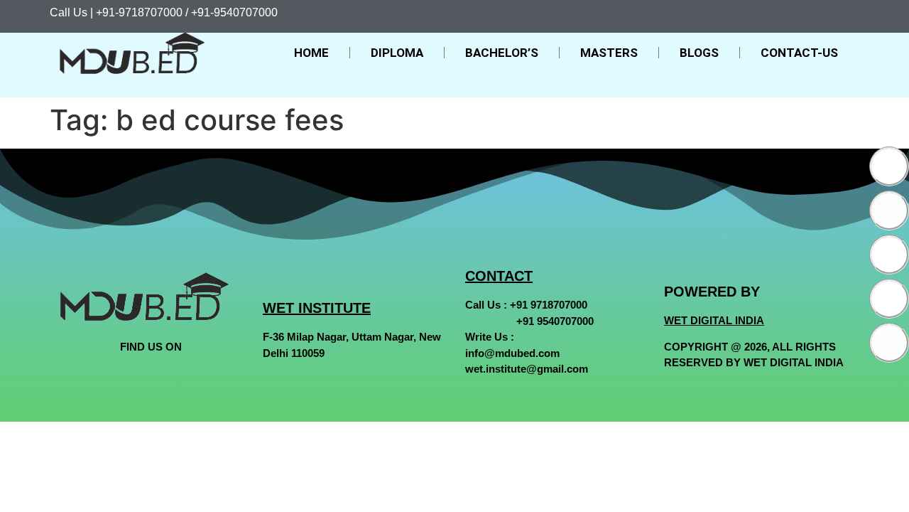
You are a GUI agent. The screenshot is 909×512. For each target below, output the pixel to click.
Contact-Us (799, 53)
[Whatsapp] (889, 299)
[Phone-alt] (889, 343)
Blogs (699, 53)
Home (311, 53)
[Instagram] (889, 254)
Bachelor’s (501, 53)
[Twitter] (889, 210)
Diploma (397, 53)
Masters (609, 53)
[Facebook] (889, 166)
